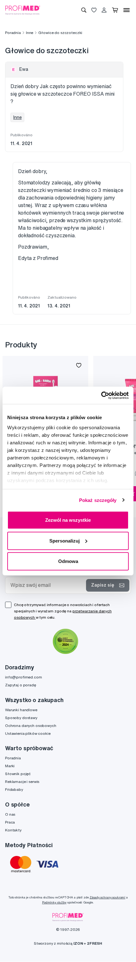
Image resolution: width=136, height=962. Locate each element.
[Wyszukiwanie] (84, 10)
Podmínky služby (54, 902)
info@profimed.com (23, 677)
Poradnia (13, 33)
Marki (10, 766)
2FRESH (94, 943)
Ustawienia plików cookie (28, 733)
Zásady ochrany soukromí (107, 897)
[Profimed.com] (22, 10)
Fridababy (14, 789)
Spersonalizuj (64, 540)
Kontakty (13, 830)
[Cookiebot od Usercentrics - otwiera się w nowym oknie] (101, 395)
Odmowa (68, 561)
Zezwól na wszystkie (68, 520)
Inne (29, 33)
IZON (78, 943)
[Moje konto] (104, 10)
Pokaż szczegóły (98, 500)
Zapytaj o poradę (20, 685)
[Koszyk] (115, 10)
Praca (10, 822)
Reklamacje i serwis (22, 781)
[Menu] (126, 10)
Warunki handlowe (21, 710)
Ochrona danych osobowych (30, 725)
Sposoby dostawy (21, 718)
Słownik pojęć (18, 774)
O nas (10, 814)
